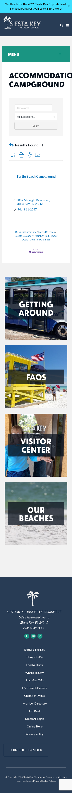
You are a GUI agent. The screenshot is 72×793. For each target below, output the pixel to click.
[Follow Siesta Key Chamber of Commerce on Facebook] (26, 636)
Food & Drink (34, 665)
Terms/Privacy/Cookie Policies (41, 780)
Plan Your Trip (35, 680)
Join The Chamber (40, 239)
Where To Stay (34, 672)
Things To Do (34, 657)
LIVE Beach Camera (34, 688)
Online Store (34, 726)
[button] (11, 145)
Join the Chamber (26, 750)
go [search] (37, 125)
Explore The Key (34, 649)
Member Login (34, 718)
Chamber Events (34, 695)
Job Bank (35, 711)
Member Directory (35, 703)
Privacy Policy (34, 734)
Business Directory (25, 231)
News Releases (46, 231)
